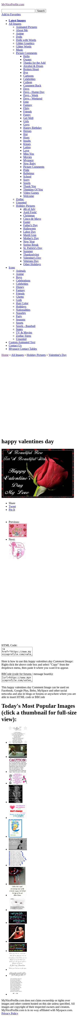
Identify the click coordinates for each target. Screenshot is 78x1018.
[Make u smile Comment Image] (18, 975)
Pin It (12, 509)
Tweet (12, 506)
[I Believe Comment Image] (18, 909)
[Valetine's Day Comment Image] (17, 558)
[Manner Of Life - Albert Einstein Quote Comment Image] (18, 895)
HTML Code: (9, 645)
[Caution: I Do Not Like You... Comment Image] (18, 771)
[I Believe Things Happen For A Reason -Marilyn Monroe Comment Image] (15, 801)
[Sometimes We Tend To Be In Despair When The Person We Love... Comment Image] (18, 783)
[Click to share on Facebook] (37, 473)
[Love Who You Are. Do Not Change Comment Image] (18, 817)
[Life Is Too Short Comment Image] (16, 994)
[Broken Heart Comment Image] (17, 883)
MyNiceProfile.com (12, 4)
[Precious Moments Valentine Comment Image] (18, 536)
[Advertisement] (39, 395)
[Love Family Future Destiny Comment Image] (18, 865)
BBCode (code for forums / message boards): (27, 673)
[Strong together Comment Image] (18, 922)
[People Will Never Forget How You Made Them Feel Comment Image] (18, 950)
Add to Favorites (11, 14)
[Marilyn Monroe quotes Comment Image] (17, 941)
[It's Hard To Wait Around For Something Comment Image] (18, 849)
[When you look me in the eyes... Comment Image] (18, 969)
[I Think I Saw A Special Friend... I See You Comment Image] (15, 836)
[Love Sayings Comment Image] (18, 742)
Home (5, 354)
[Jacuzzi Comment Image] (18, 756)
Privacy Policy (9, 1013)
